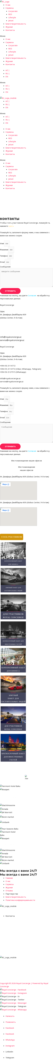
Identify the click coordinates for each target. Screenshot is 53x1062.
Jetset (10, 20)
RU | (8, 73)
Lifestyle (12, 17)
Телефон (4, 256)
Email (2, 262)
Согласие (32, 295)
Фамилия (4, 249)
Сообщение (5, 266)
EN (7, 76)
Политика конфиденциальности (14, 977)
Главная (3, 967)
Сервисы (10, 8)
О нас (8, 5)
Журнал (9, 27)
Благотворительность (16, 23)
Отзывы (39, 967)
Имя (2, 243)
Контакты (10, 30)
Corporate (13, 11)
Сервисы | (21, 967)
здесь (11, 226)
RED (10, 14)
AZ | (7, 70)
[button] (26, 36)
